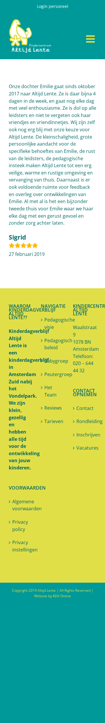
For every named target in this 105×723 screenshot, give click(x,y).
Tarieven (52, 421)
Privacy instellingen (20, 546)
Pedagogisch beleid (52, 344)
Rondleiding (84, 421)
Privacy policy (20, 525)
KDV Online (62, 595)
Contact (84, 408)
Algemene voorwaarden (20, 505)
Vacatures (84, 448)
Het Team (50, 391)
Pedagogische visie (52, 323)
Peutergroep (52, 374)
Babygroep (52, 361)
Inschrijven (84, 435)
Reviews (52, 408)
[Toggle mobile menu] (91, 39)
